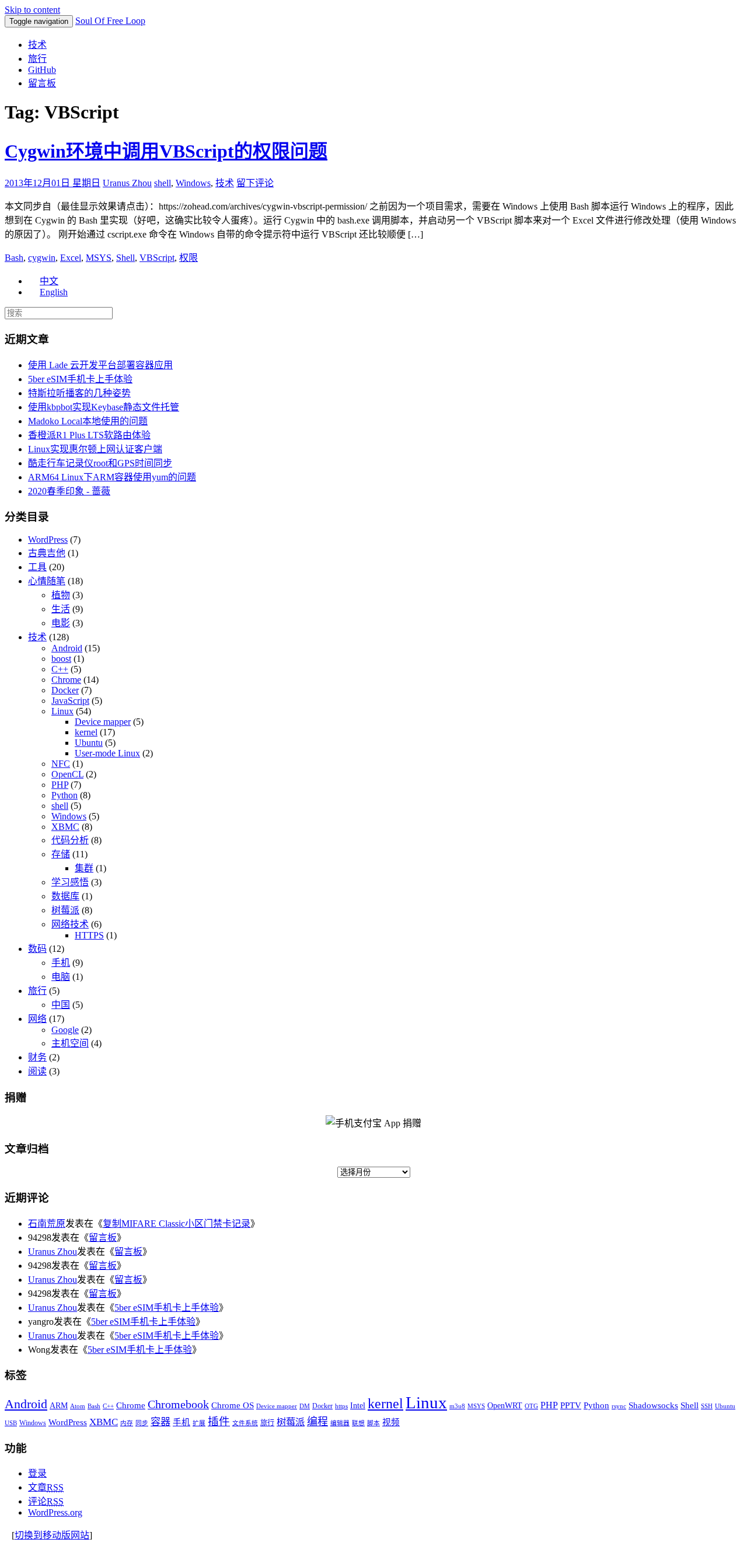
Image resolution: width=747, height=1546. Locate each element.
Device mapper (103, 722)
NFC (60, 764)
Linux (62, 711)
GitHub (42, 70)
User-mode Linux (107, 753)
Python (64, 795)
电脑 (60, 977)
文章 (46, 1487)
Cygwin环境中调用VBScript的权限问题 (166, 151)
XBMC (65, 827)
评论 (46, 1501)
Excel (70, 258)
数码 (37, 949)
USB (11, 1423)
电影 (60, 623)
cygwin (41, 258)
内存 (126, 1423)
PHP (59, 785)
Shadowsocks (653, 1405)
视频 (391, 1422)
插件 (219, 1421)
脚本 (373, 1423)
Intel (357, 1405)
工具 (37, 567)
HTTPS (89, 935)
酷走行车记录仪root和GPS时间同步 (100, 463)
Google (65, 1030)
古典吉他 (46, 553)
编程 (317, 1422)
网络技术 (70, 924)
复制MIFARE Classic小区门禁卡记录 (176, 1224)
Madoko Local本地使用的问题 (88, 421)
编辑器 (340, 1423)
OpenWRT (504, 1405)
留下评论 (255, 183)
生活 (60, 609)
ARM (59, 1405)
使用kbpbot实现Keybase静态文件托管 (103, 407)
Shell (125, 258)
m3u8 (457, 1406)
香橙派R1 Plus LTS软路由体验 (89, 435)
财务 (37, 1057)
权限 (188, 258)
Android (66, 648)
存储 (60, 854)
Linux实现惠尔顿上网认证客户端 (95, 449)
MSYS (98, 258)
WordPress (48, 540)
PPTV (570, 1405)
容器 (160, 1422)
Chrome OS (232, 1405)
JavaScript (70, 701)
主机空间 (70, 1043)
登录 (37, 1473)
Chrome (66, 680)
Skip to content (32, 10)
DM (304, 1406)
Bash (14, 258)
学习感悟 (70, 882)
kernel (86, 732)
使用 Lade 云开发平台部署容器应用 (100, 365)
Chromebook (178, 1404)
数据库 (65, 896)
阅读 (37, 1071)
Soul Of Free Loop (110, 21)
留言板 (42, 83)
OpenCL (67, 774)
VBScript (156, 258)
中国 (60, 1005)
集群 (84, 868)
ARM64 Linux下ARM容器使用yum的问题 (112, 477)
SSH (707, 1406)
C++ (59, 669)
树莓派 (65, 910)
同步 (141, 1423)
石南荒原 (46, 1224)
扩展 (199, 1423)
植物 (60, 595)
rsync (619, 1406)
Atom (77, 1406)
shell (162, 183)
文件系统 (245, 1423)
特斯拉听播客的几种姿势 (79, 393)
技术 (37, 45)
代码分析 (70, 840)
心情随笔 (46, 581)
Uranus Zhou (127, 183)
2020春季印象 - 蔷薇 (69, 491)
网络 (37, 1019)
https (341, 1406)
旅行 (37, 59)
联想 (358, 1423)
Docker (65, 690)
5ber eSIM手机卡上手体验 (80, 379)
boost (61, 659)
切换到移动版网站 (52, 1535)
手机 (60, 963)
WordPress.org (55, 1512)
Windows (193, 183)
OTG (531, 1406)
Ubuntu (89, 743)
